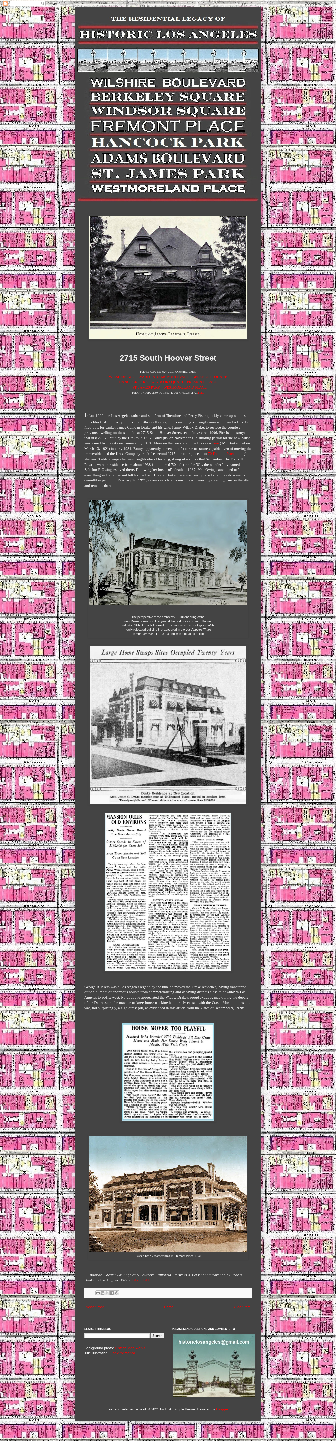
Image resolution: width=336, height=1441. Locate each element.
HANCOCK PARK (133, 382)
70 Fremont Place (221, 453)
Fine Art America (122, 1353)
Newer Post (95, 1307)
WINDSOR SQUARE (167, 382)
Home (168, 1307)
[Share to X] (107, 1292)
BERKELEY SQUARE (209, 377)
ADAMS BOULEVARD (171, 377)
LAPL (136, 1280)
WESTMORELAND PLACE (185, 387)
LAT (146, 1280)
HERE (201, 393)
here (215, 443)
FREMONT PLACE (202, 382)
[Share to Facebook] (111, 1292)
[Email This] (97, 1292)
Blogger (222, 1409)
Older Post (242, 1307)
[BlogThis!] (102, 1292)
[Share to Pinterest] (116, 1292)
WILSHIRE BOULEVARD (129, 377)
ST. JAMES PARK (146, 387)
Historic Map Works (130, 1348)
